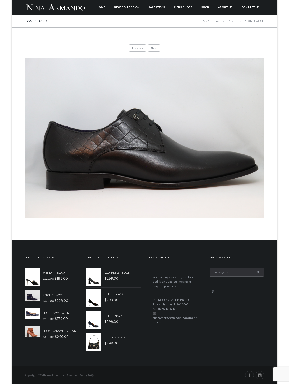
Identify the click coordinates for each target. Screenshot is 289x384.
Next (154, 48)
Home (101, 7)
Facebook (249, 375)
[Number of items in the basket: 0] (213, 291)
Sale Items (156, 7)
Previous (137, 48)
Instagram (260, 375)
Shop (205, 7)
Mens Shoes (183, 7)
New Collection (127, 7)
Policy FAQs (86, 375)
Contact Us (250, 7)
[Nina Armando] (55, 7)
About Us (225, 7)
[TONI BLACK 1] (144, 138)
